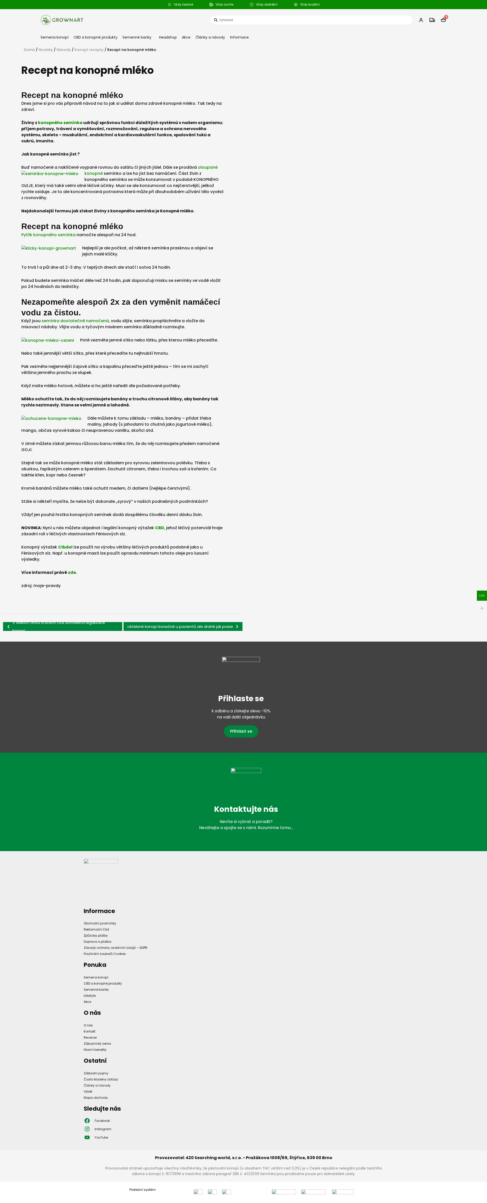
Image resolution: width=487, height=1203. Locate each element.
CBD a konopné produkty (95, 37)
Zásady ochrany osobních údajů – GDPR (115, 948)
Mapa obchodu (96, 1097)
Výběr (88, 1091)
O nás (88, 1025)
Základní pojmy (96, 1073)
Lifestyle (90, 995)
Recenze (90, 1037)
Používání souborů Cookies (105, 954)
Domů (29, 49)
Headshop (168, 37)
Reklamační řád (96, 929)
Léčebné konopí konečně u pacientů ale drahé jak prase (180, 626)
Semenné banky (137, 37)
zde (72, 572)
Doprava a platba (97, 941)
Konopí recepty (89, 49)
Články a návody (210, 37)
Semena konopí (54, 37)
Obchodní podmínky (100, 923)
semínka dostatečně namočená (75, 321)
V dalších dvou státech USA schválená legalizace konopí (58, 626)
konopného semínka (59, 123)
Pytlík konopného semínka (48, 235)
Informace (239, 37)
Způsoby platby (96, 935)
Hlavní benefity (95, 1049)
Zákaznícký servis (97, 1043)
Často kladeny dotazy (101, 1079)
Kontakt (89, 1031)
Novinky (46, 49)
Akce (186, 37)
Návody (64, 49)
